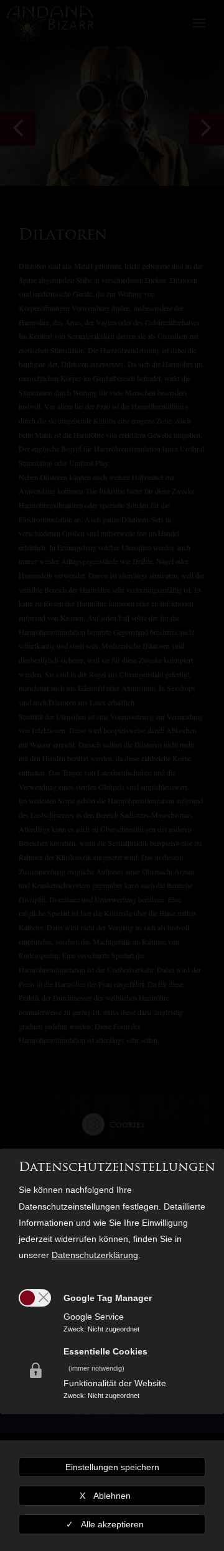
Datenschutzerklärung (95, 1255)
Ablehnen (112, 1496)
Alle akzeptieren (112, 1524)
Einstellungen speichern (112, 1467)
